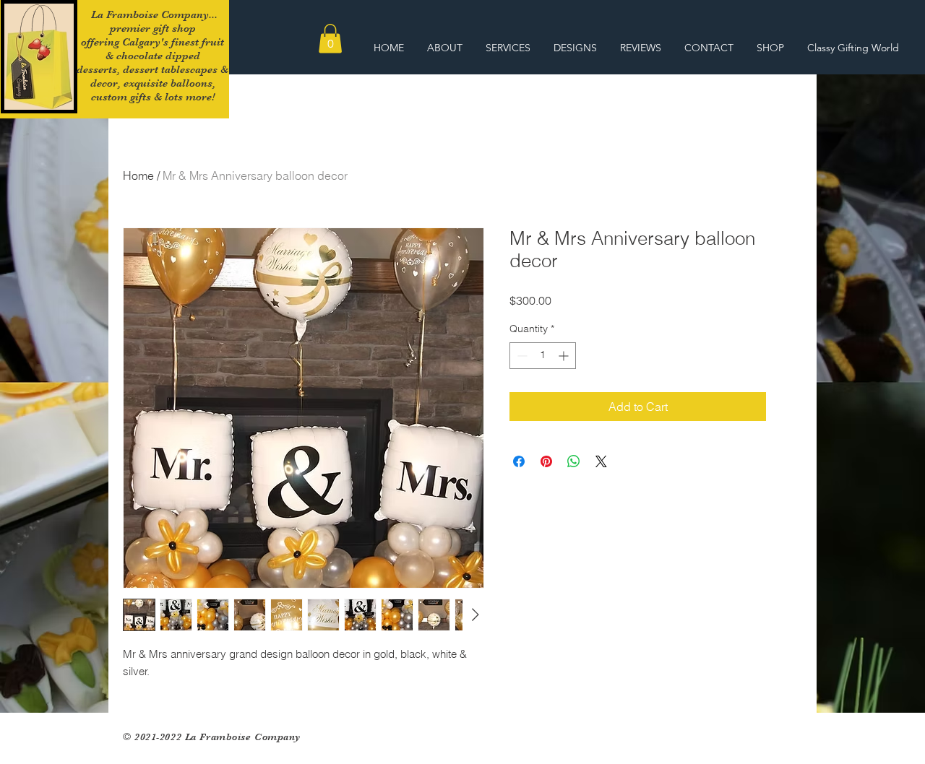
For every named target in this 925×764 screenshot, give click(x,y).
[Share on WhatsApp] (573, 461)
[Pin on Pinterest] (546, 461)
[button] (330, 38)
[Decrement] (521, 355)
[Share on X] (601, 461)
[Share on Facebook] (519, 461)
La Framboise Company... (153, 14)
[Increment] (565, 355)
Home (138, 175)
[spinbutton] (543, 355)
